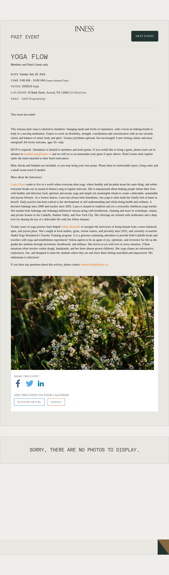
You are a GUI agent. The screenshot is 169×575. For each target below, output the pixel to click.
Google (56, 402)
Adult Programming (33, 98)
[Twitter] (30, 383)
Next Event (145, 36)
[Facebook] (18, 383)
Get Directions (77, 92)
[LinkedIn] (41, 383)
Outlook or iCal (29, 402)
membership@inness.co (37, 154)
